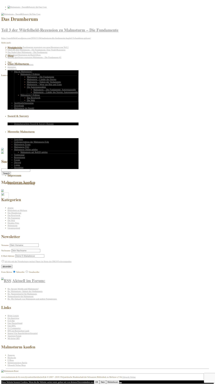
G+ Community (14, 328)
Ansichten (18, 139)
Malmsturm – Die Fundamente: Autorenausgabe (54, 90)
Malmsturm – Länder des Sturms (41, 79)
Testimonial (19, 155)
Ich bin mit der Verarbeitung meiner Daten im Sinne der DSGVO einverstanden (37, 261)
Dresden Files (13, 223)
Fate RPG (12, 326)
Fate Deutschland (15, 323)
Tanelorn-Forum (14, 336)
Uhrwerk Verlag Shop (17, 365)
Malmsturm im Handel (24, 108)
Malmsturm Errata (22, 144)
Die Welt (31, 100)
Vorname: (5, 245)
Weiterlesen (112, 382)
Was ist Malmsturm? (23, 71)
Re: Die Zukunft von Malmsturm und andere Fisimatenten (32, 299)
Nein (103, 382)
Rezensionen (19, 157)
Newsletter (18, 167)
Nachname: (6, 250)
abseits (10, 208)
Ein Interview (13, 318)
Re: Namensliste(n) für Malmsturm (22, 294)
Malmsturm (12, 225)
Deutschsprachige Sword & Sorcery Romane (34, 124)
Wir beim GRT (14, 338)
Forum (17, 160)
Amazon (11, 355)
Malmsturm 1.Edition (30, 95)
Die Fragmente (14, 218)
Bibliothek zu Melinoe (17, 210)
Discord (17, 162)
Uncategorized (14, 228)
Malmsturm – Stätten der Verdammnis (44, 82)
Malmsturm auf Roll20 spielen (34, 152)
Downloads (19, 105)
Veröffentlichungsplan (24, 103)
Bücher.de (12, 357)
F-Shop (11, 360)
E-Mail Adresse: (8, 256)
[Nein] (120, 382)
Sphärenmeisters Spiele (17, 362)
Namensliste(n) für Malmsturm (20, 296)
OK (96, 382)
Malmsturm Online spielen (26, 149)
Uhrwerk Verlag (129, 377)
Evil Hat (11, 320)
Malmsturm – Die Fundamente (40, 77)
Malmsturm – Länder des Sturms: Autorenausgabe (55, 92)
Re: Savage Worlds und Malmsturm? (23, 289)
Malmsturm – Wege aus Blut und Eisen (44, 84)
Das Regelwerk (33, 98)
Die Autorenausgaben (36, 87)
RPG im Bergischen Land (18, 331)
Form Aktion (6, 272)
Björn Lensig (13, 315)
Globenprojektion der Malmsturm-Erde (31, 142)
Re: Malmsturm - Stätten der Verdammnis (25, 291)
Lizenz (17, 165)
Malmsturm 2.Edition (30, 74)
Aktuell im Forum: (28, 281)
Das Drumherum (14, 213)
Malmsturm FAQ (21, 147)
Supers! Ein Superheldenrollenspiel (23, 333)
